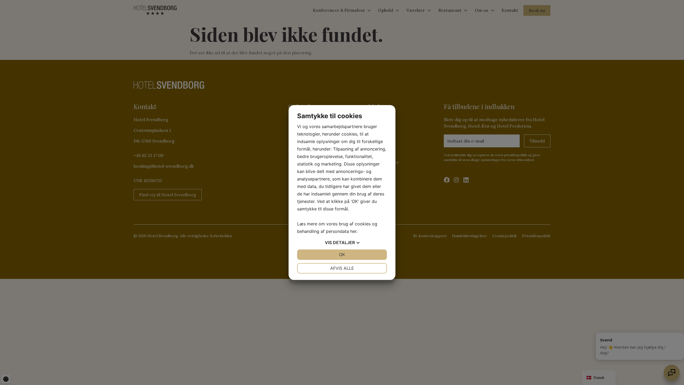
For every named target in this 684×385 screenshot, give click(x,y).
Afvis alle (342, 268)
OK (342, 254)
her (353, 231)
